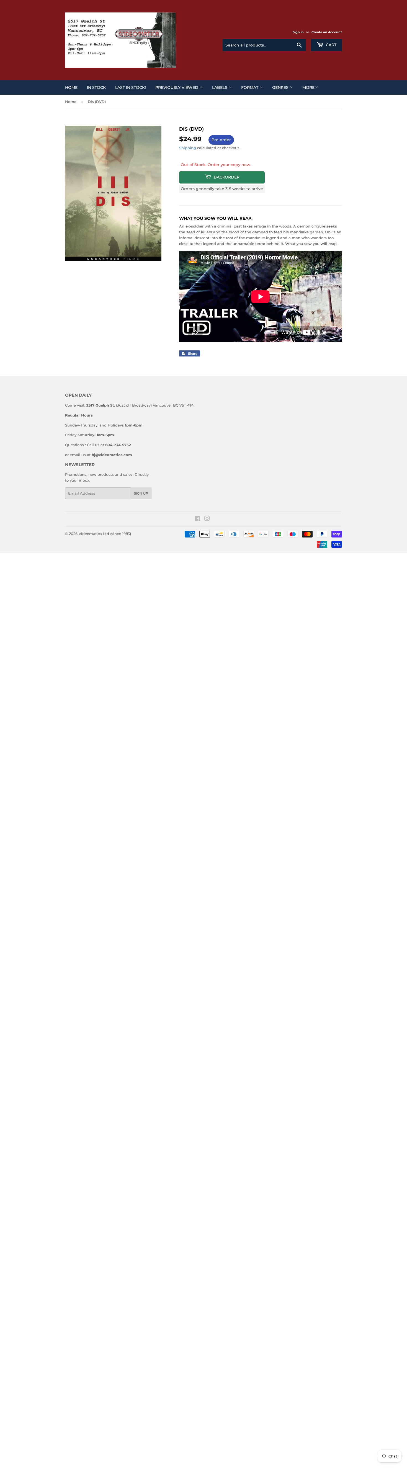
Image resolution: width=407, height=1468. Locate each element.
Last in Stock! (130, 87)
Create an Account (326, 32)
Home (71, 87)
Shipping (187, 148)
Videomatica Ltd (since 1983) (105, 533)
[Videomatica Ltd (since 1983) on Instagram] (207, 519)
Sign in (298, 32)
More (308, 87)
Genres (281, 87)
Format (250, 87)
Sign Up (141, 493)
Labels (220, 87)
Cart (330, 44)
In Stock (96, 87)
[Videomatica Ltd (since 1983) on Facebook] (197, 519)
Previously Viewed (177, 87)
